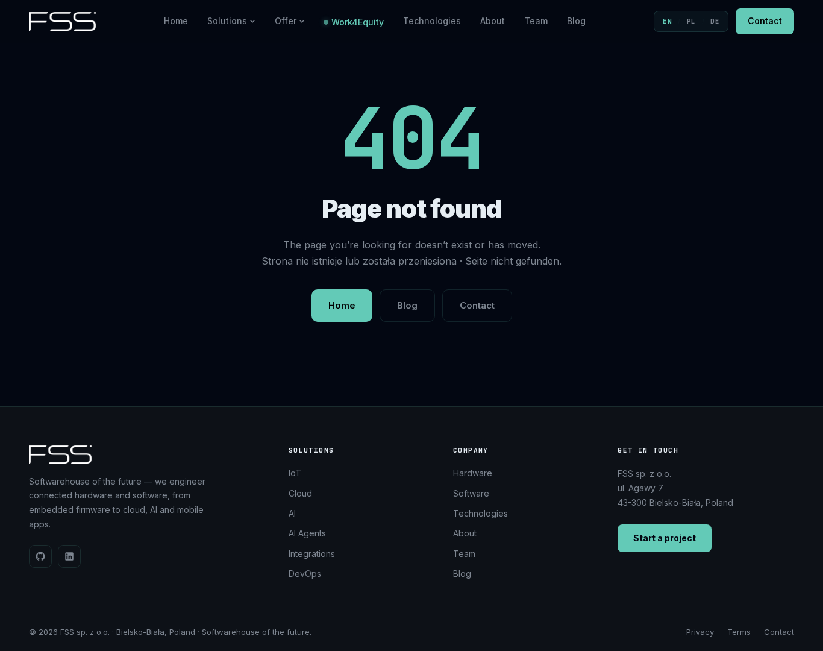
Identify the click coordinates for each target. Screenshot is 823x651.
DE (714, 21)
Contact (765, 21)
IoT (295, 473)
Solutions (227, 21)
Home (176, 21)
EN (667, 21)
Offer (285, 21)
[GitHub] (40, 556)
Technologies (432, 21)
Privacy (700, 632)
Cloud (300, 493)
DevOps (305, 573)
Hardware (472, 473)
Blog (576, 21)
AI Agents (307, 533)
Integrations (312, 554)
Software (471, 493)
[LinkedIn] (69, 556)
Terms (739, 632)
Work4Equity (357, 22)
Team (536, 21)
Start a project (664, 538)
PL (691, 21)
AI (292, 513)
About (492, 21)
